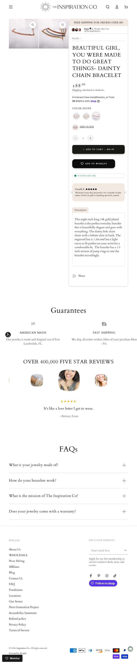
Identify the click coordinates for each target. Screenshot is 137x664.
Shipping (76, 90)
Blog (12, 572)
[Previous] (12, 380)
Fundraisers (16, 590)
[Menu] (11, 7)
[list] (68, 334)
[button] (107, 7)
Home (75, 38)
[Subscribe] (126, 550)
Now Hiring (16, 561)
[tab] (80, 210)
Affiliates (14, 567)
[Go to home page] (68, 6)
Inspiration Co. (23, 648)
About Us (15, 549)
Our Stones (15, 601)
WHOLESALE (18, 555)
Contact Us (15, 578)
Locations (15, 596)
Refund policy (17, 619)
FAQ (12, 584)
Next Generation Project (24, 607)
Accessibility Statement (22, 613)
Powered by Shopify (18, 653)
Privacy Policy (17, 625)
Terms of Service (19, 630)
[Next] (124, 380)
